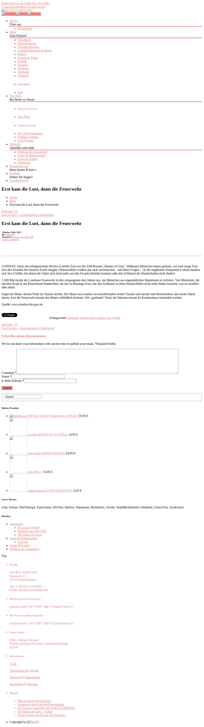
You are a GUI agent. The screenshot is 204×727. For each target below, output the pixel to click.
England (73, 318)
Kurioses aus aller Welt (23, 237)
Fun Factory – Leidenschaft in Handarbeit (28, 215)
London (100, 318)
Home (13, 197)
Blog (13, 201)
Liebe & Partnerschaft (31, 155)
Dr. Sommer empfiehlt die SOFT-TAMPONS (46, 708)
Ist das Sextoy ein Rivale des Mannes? (42, 715)
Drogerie (23, 75)
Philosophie (25, 28)
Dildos (22, 54)
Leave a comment (10, 239)
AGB (13, 664)
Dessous (23, 65)
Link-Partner (25, 140)
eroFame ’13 (10, 211)
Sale (20, 92)
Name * (7, 376)
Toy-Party (24, 116)
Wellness (23, 68)
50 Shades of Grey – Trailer (35, 711)
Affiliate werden (28, 137)
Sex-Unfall (113, 318)
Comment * (9, 372)
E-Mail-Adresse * (13, 380)
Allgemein (24, 162)
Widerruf (15, 677)
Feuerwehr (86, 318)
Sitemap (32, 684)
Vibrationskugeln (28, 47)
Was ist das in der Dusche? (34, 701)
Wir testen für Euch (30, 534)
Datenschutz (32, 677)
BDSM (22, 61)
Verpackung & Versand (24, 670)
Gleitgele (23, 72)
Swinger (23, 542)
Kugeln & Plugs (28, 57)
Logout (40, 7)
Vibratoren (24, 40)
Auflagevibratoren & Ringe (35, 50)
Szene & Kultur (27, 159)
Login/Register (11, 7)
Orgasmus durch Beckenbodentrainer (41, 704)
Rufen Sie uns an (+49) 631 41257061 (26, 3)
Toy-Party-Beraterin (30, 133)
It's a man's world (28, 527)
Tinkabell (9, 235)
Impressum (16, 684)
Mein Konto (28, 7)
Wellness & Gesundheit (32, 152)
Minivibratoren (27, 43)
